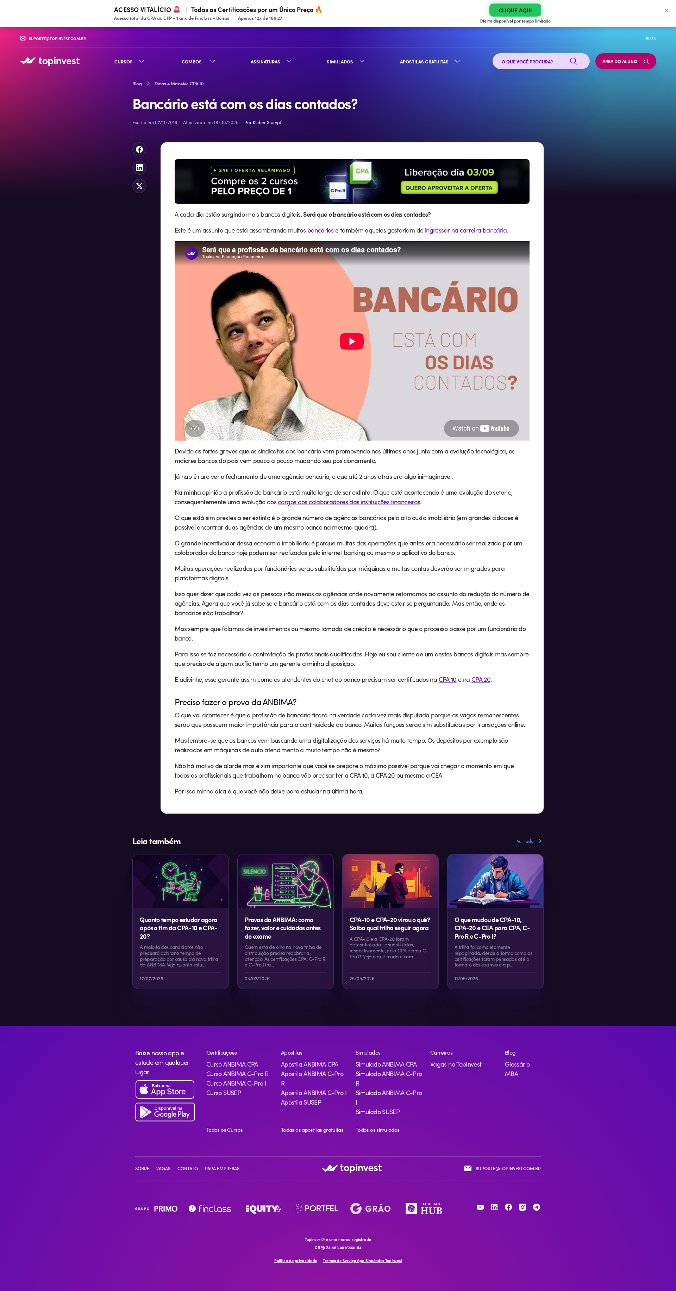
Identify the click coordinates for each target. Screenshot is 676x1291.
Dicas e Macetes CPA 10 (179, 83)
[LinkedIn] (494, 1207)
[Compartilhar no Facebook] (139, 149)
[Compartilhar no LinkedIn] (139, 168)
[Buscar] (573, 61)
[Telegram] (536, 1207)
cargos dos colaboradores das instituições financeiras (349, 502)
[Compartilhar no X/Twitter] (139, 186)
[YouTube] (480, 1207)
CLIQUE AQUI (515, 10)
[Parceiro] (156, 1208)
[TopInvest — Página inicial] (50, 61)
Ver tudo (525, 841)
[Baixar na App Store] (165, 1089)
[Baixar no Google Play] (165, 1112)
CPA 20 (480, 679)
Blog (137, 83)
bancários (320, 230)
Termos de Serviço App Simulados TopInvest (362, 1260)
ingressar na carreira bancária (466, 230)
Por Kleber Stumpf (262, 122)
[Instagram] (522, 1207)
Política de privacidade (295, 1260)
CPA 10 (448, 679)
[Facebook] (508, 1207)
